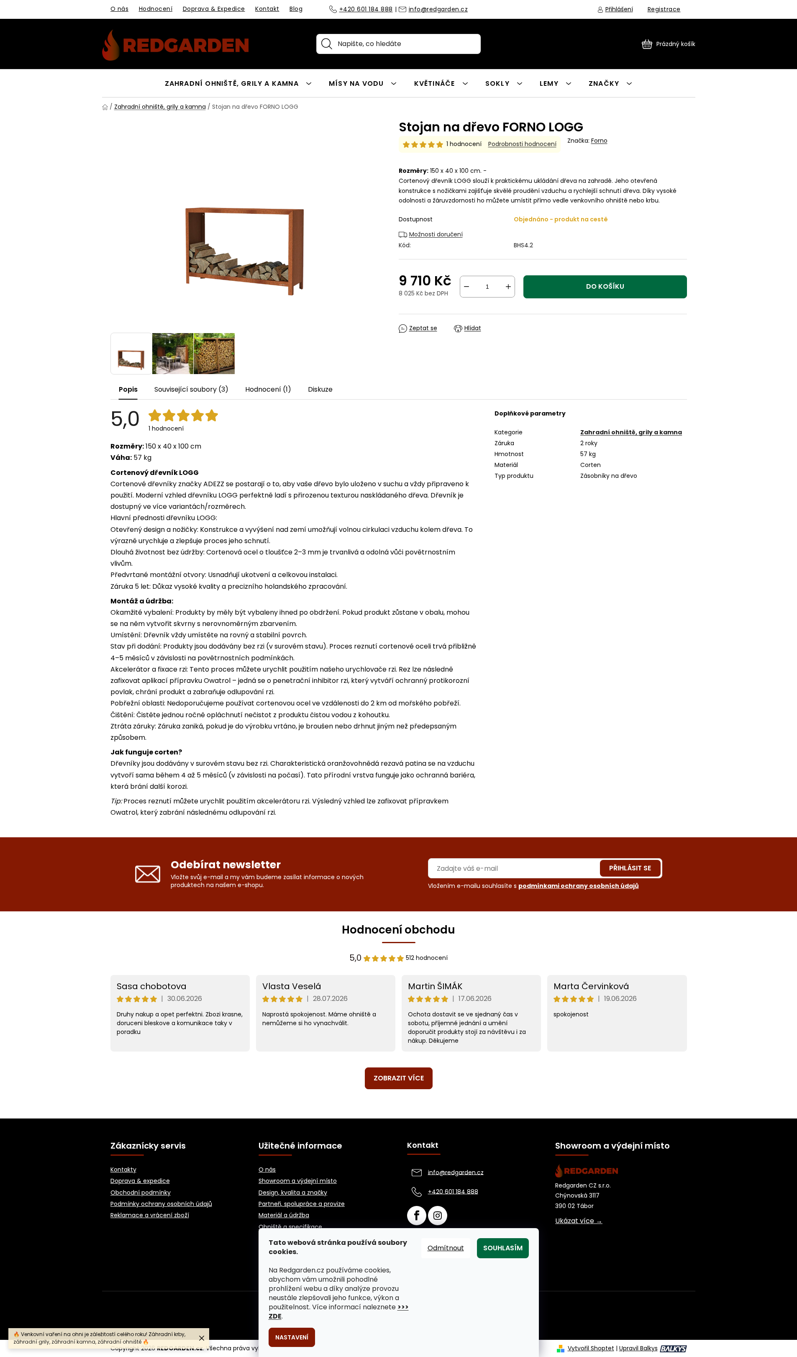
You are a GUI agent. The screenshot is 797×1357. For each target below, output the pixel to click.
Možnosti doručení (436, 234)
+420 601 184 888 (366, 9)
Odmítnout (446, 1248)
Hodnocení (156, 9)
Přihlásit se (630, 868)
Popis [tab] (128, 389)
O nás (119, 9)
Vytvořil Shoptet (591, 1348)
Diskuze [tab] (320, 389)
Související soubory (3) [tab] (191, 389)
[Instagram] (437, 1215)
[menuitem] (238, 83)
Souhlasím (503, 1248)
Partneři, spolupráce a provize (302, 1204)
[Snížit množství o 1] (466, 286)
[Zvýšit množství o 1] (508, 286)
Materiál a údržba (284, 1215)
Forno (599, 140)
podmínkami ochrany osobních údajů (578, 886)
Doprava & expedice (140, 1181)
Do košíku (605, 286)
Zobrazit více (399, 1078)
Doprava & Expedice (214, 9)
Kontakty (123, 1170)
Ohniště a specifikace (290, 1227)
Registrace (664, 9)
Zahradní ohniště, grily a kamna (631, 432)
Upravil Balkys (638, 1348)
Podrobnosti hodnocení (522, 144)
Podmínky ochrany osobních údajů (161, 1204)
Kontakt (267, 9)
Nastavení (291, 1337)
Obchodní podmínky (140, 1193)
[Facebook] (416, 1215)
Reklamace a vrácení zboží (149, 1215)
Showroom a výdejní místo (298, 1181)
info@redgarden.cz (438, 9)
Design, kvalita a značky (293, 1193)
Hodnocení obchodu (398, 929)
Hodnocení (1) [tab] (268, 389)
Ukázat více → (578, 1221)
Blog (296, 9)
